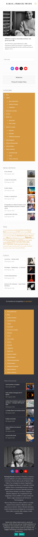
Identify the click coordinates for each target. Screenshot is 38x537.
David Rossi (13, 232)
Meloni (26, 236)
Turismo (13, 248)
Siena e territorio (10, 149)
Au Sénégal (17, 230)
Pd (4, 240)
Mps (8, 238)
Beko (4, 232)
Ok (16, 534)
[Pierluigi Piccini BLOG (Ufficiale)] (19, 3)
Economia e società (11, 111)
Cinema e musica (13, 104)
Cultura (8, 97)
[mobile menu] (35, 3)
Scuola (5, 242)
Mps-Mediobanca (15, 238)
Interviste (11, 133)
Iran (16, 234)
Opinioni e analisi (10, 127)
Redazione (19, 77)
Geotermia (5, 234)
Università (18, 248)
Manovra (14, 236)
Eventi (10, 155)
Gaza (29, 232)
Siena (9, 242)
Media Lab (9, 117)
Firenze (22, 232)
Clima (8, 232)
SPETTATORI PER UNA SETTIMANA (16, 243)
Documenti (12, 120)
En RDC (18, 232)
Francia (25, 232)
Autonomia (23, 230)
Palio (33, 238)
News (28, 237)
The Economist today (20, 244)
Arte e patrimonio (13, 101)
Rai (24, 240)
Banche (29, 230)
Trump (9, 248)
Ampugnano (11, 230)
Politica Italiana (10, 146)
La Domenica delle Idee (23, 234)
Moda (4, 238)
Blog (7, 94)
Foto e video (12, 123)
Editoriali (11, 130)
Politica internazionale (12, 143)
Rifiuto (22, 534)
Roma (26, 240)
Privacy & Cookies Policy (19, 82)
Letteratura (12, 107)
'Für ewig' (5, 230)
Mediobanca (21, 236)
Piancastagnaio (10, 140)
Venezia (23, 248)
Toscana (5, 248)
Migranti (31, 236)
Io (13, 234)
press (21, 240)
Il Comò (8, 114)
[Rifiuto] (36, 528)
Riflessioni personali (14, 136)
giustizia (11, 234)
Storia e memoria (13, 159)
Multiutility (22, 238)
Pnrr (17, 240)
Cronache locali (13, 152)
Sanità (30, 240)
